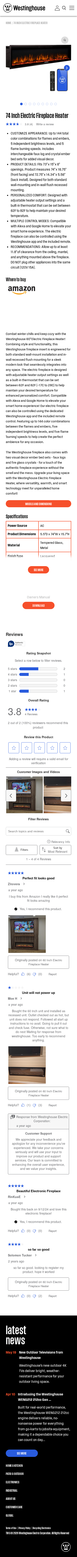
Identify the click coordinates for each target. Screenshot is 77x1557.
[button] (64, 8)
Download (39, 605)
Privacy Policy (25, 1528)
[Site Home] (24, 8)
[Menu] (71, 8)
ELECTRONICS (12, 1482)
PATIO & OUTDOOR (15, 1473)
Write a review (45, 124)
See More (22, 1453)
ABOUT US (10, 1498)
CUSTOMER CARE (14, 1507)
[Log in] (57, 8)
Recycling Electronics (42, 1528)
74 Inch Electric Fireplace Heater (30, 23)
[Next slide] (67, 68)
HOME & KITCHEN (14, 1465)
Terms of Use (11, 1528)
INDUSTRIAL (12, 1490)
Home (8, 23)
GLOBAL (9, 1515)
